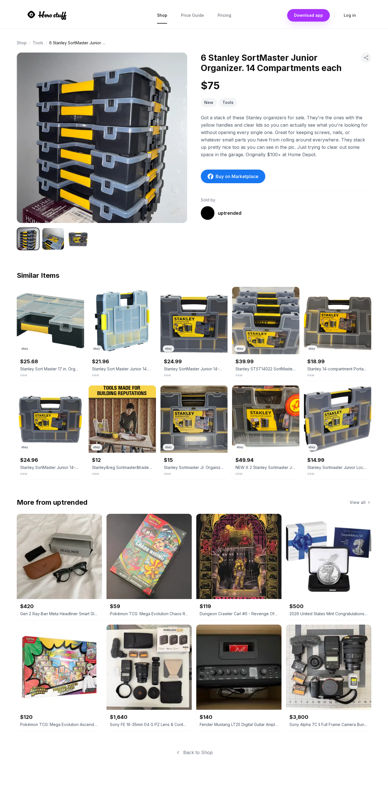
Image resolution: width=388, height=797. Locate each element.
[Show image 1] (28, 239)
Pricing (224, 15)
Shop (162, 15)
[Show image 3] (78, 239)
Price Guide (192, 15)
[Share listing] (366, 58)
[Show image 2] (53, 239)
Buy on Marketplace (237, 176)
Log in (350, 15)
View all (358, 502)
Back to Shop (198, 752)
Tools (38, 42)
